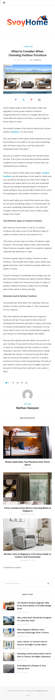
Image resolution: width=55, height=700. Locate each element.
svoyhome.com (41, 691)
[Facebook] (16, 99)
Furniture (28, 46)
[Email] (39, 99)
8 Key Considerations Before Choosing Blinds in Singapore (27, 509)
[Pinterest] (31, 99)
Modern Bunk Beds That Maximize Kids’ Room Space (27, 463)
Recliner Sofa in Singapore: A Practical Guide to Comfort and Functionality (27, 555)
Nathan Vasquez (27, 408)
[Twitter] (24, 99)
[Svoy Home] (27, 21)
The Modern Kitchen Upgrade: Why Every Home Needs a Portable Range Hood (34, 606)
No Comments (35, 60)
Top (28, 695)
